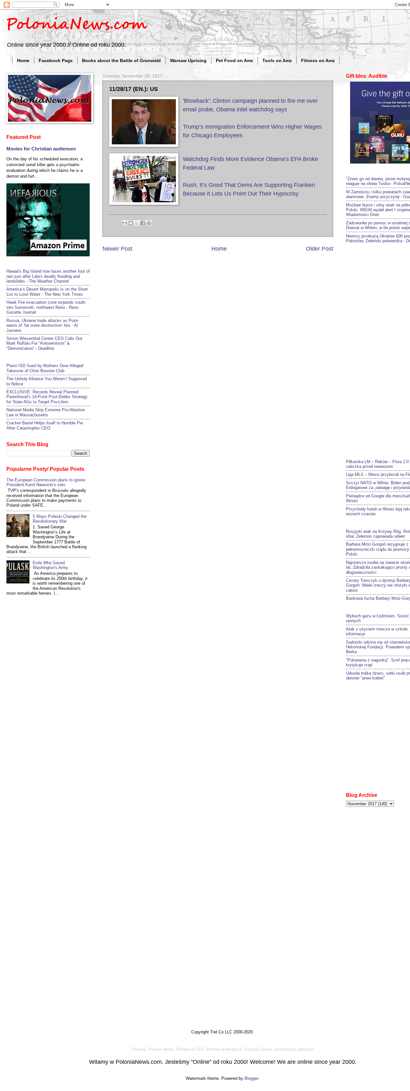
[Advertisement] (378, 350)
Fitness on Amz (318, 60)
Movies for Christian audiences (41, 148)
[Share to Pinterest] (149, 223)
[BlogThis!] (130, 223)
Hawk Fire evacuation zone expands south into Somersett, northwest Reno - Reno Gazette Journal (45, 307)
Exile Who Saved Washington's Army (50, 565)
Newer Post (117, 248)
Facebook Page (56, 60)
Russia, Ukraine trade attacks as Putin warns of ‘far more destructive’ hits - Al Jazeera (42, 325)
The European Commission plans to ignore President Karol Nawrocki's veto (45, 482)
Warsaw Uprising (188, 60)
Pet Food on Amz (234, 60)
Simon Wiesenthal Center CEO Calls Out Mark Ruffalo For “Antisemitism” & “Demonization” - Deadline (44, 343)
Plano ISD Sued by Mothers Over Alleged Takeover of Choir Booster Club (44, 368)
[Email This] (124, 223)
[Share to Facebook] (143, 223)
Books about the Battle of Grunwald (121, 60)
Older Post (319, 248)
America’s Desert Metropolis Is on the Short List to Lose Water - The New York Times (47, 291)
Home (23, 60)
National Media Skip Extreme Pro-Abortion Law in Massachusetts (45, 412)
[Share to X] (137, 223)
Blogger (251, 1078)
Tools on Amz (277, 60)
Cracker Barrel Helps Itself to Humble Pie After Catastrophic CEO (44, 425)
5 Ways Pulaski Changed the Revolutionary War (59, 519)
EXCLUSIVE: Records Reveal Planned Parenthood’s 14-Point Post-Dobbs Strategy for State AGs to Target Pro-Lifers (46, 396)
